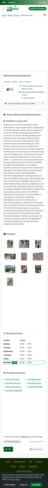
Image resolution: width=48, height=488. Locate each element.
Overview (6, 82)
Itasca (16, 15)
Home (4, 15)
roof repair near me (12, 383)
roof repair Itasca (34, 383)
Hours (21, 82)
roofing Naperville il (34, 387)
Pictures (15, 82)
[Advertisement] (24, 44)
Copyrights (33, 466)
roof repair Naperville (13, 390)
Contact (39, 461)
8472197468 (29, 98)
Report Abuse (37, 449)
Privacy (22, 466)
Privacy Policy (15, 479)
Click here (25, 437)
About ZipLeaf (19, 461)
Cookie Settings (9, 485)
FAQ (30, 461)
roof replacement (34, 379)
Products (28, 82)
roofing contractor (12, 379)
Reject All (23, 485)
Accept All (36, 485)
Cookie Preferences (24, 471)
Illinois (10, 15)
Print (9, 449)
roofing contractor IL (13, 387)
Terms (13, 466)
